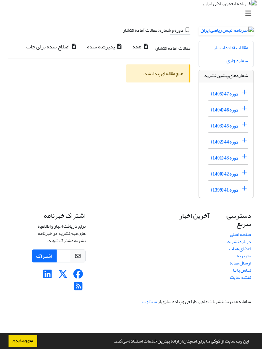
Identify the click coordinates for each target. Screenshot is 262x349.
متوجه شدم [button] (23, 341)
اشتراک (44, 256)
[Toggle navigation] (133, 13)
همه (137, 47)
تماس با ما (242, 270)
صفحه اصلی (240, 234)
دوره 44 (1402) (224, 142)
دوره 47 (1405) (224, 93)
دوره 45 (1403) (224, 126)
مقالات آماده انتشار (231, 47)
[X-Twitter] (63, 275)
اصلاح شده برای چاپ (48, 47)
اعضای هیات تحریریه (240, 252)
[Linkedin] (47, 275)
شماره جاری (237, 60)
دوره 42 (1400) (224, 174)
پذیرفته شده (101, 47)
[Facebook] (78, 275)
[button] (112, 342)
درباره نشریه (239, 241)
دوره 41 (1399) (224, 190)
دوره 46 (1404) (224, 110)
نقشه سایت (240, 277)
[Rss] (78, 288)
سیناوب (149, 301)
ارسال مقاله (240, 263)
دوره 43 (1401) (224, 158)
